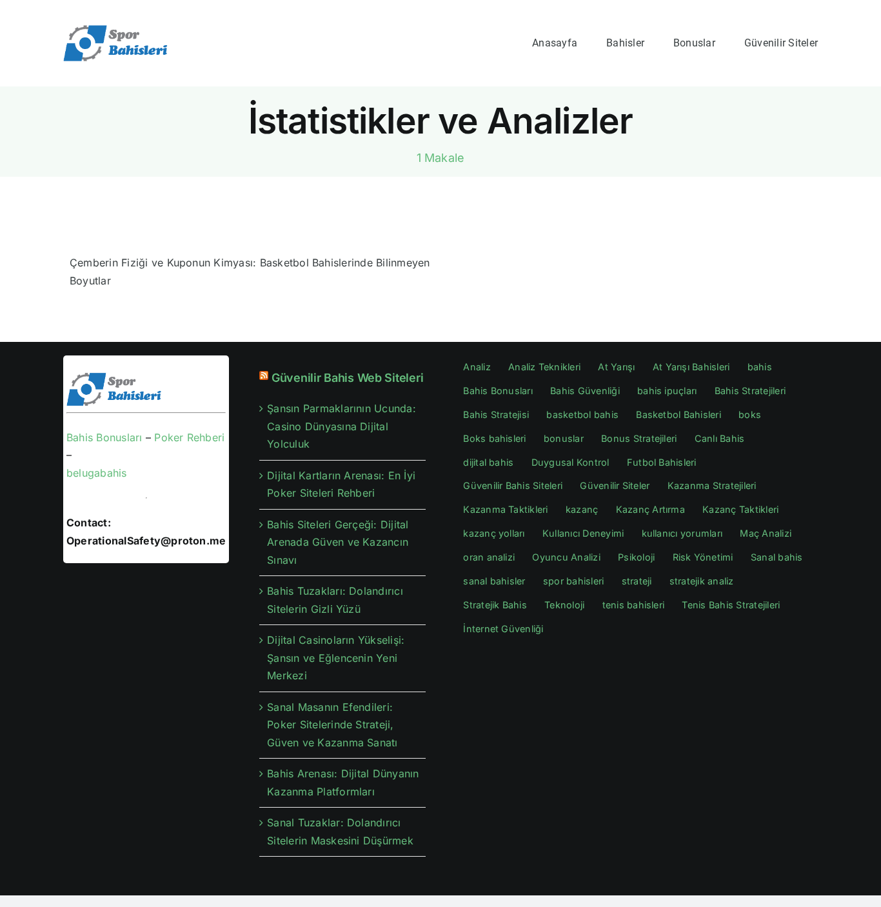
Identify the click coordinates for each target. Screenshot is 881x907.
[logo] (116, 29)
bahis (759, 366)
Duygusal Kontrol (570, 462)
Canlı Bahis (720, 438)
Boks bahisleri (494, 438)
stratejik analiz (701, 580)
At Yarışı (616, 366)
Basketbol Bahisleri (678, 414)
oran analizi (489, 557)
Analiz (476, 366)
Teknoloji (564, 604)
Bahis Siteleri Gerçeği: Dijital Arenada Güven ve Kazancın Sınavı (337, 542)
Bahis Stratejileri (750, 390)
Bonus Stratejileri (639, 438)
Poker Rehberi (189, 437)
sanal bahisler (494, 580)
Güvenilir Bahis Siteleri (512, 485)
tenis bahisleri (633, 604)
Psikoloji (636, 557)
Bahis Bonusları (104, 437)
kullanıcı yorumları (682, 533)
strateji (637, 580)
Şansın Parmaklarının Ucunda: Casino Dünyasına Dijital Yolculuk (341, 426)
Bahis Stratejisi (496, 414)
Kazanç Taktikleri (740, 509)
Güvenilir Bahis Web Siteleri (347, 377)
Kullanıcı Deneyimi (583, 533)
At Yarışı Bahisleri (691, 366)
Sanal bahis (777, 557)
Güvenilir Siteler (614, 485)
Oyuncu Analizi (566, 557)
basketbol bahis (582, 414)
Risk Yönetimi (703, 557)
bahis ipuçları (667, 390)
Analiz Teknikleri (544, 366)
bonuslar (564, 438)
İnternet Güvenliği (503, 628)
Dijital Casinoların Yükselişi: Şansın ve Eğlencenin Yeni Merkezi (335, 657)
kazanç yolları (493, 533)
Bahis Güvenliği (585, 390)
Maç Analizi (765, 533)
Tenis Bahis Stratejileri (731, 604)
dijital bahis (488, 462)
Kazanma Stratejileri (712, 485)
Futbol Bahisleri (662, 462)
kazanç (582, 509)
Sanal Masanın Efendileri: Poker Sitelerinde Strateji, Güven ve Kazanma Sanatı (332, 725)
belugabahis (96, 472)
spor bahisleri (573, 580)
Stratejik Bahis (495, 604)
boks (749, 414)
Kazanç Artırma (650, 509)
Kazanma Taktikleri (505, 509)
